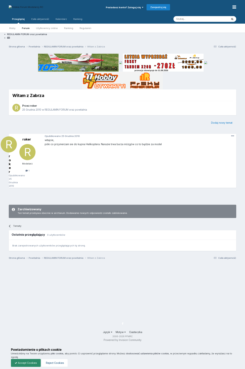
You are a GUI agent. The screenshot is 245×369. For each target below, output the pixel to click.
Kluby (12, 28)
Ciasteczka (135, 332)
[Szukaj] (232, 19)
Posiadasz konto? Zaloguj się (124, 7)
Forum (26, 28)
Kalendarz (61, 19)
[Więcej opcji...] (232, 136)
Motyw (120, 332)
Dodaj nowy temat (221, 122)
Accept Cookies (27, 362)
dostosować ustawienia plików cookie (147, 353)
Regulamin (85, 28)
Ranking (68, 28)
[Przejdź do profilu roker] (16, 108)
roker (33, 105)
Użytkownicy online (47, 28)
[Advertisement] (122, 195)
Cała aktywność (40, 19)
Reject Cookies (54, 362)
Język (107, 332)
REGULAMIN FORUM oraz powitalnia (66, 109)
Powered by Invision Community (123, 339)
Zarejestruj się (158, 7)
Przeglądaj (18, 19)
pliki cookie (57, 353)
